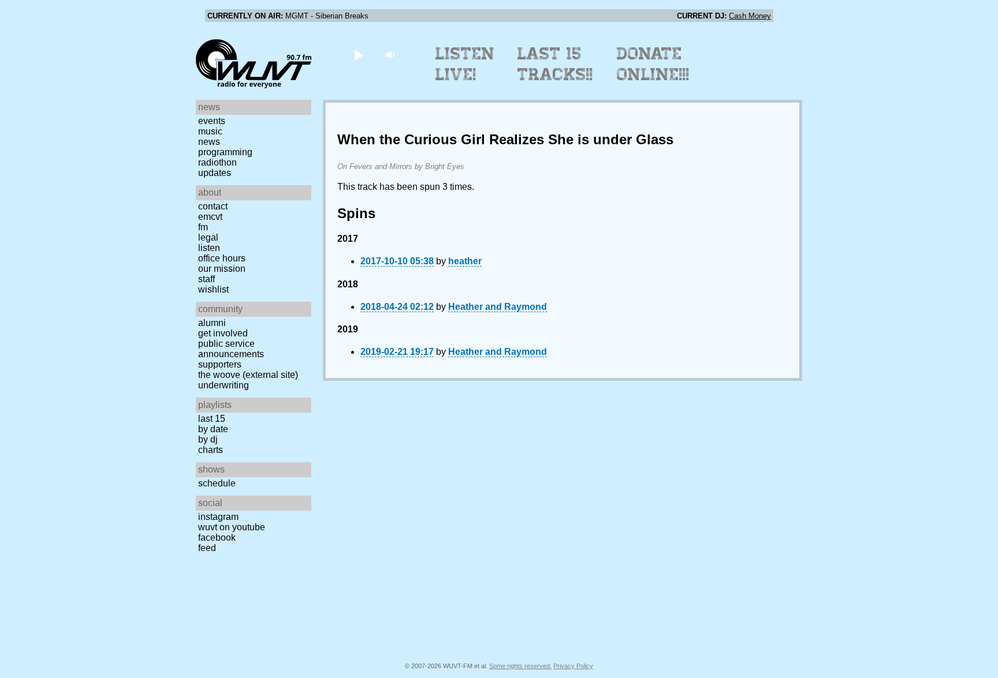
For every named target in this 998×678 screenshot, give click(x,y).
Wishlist (213, 289)
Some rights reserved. (520, 665)
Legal (208, 237)
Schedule (217, 483)
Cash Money (750, 16)
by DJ (208, 439)
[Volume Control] (391, 55)
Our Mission (221, 269)
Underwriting (223, 385)
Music (210, 131)
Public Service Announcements (231, 349)
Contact (213, 206)
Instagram (218, 517)
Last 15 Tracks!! (555, 64)
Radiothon (217, 162)
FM (203, 227)
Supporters (219, 364)
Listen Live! (465, 64)
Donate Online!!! (653, 64)
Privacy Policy (573, 665)
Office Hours (221, 258)
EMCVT (210, 217)
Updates (214, 173)
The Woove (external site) (248, 375)
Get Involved (223, 333)
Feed (207, 548)
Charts (210, 450)
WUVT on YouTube (231, 527)
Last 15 (211, 419)
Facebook (217, 537)
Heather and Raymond (497, 307)
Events (211, 121)
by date (213, 429)
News (209, 142)
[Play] (358, 55)
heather (465, 261)
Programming (225, 152)
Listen (209, 248)
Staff (206, 279)
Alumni (212, 323)
